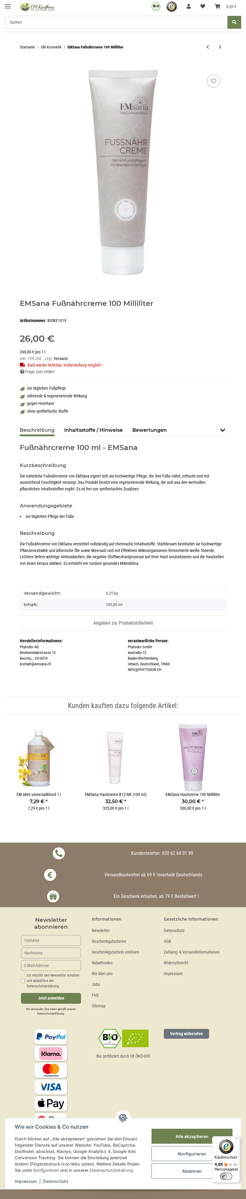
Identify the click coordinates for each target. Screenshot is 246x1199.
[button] (189, 7)
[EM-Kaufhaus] (37, 6)
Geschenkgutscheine (109, 941)
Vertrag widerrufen (186, 1033)
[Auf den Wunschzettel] (213, 81)
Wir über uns (102, 973)
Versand (61, 358)
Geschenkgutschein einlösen (115, 952)
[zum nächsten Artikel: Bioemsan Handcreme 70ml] (220, 47)
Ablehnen (192, 1171)
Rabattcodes (102, 962)
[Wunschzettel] (203, 7)
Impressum (173, 973)
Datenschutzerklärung (50, 1013)
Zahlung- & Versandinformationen (192, 952)
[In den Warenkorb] (24, 66)
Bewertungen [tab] (149, 430)
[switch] (226, 1176)
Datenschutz (174, 930)
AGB (167, 941)
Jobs (96, 984)
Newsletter (101, 930)
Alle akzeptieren (192, 1136)
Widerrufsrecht (176, 962)
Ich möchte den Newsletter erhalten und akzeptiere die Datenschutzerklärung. (53, 980)
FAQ (95, 995)
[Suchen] (234, 22)
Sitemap (99, 1006)
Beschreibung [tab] (37, 430)
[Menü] (236, 1139)
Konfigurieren (192, 1153)
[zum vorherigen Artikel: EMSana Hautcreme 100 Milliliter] (208, 47)
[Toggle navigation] (8, 3)
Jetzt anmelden (51, 998)
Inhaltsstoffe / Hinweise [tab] (93, 430)
